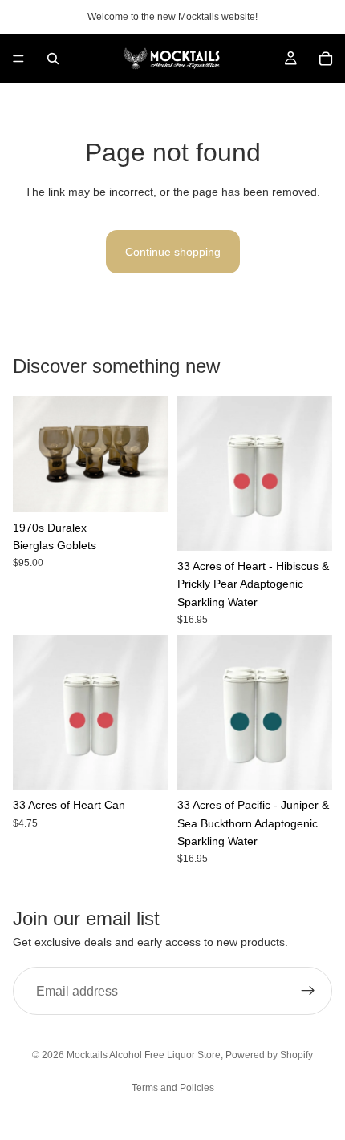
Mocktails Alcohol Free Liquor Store (144, 1055)
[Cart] (325, 58)
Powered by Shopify (269, 1055)
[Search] (53, 58)
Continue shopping (173, 251)
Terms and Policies (173, 1088)
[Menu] (18, 58)
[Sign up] (308, 991)
